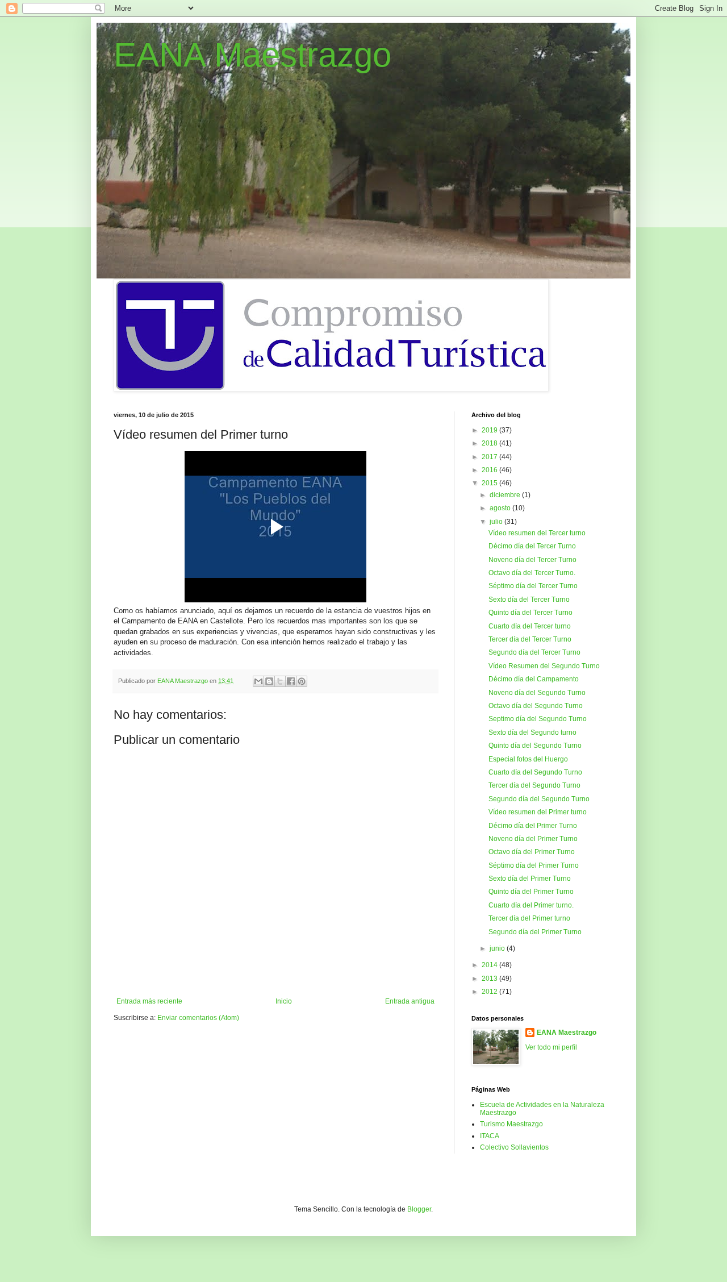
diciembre (506, 495)
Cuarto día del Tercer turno (529, 626)
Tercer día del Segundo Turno (534, 785)
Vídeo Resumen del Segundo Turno (544, 666)
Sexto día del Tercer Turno (529, 599)
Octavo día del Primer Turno (531, 852)
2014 (490, 965)
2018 (490, 443)
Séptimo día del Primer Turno (533, 865)
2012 (490, 992)
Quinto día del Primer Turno (531, 892)
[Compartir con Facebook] (290, 681)
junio (498, 948)
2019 (490, 430)
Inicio (283, 1001)
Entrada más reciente (149, 1001)
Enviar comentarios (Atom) (198, 1018)
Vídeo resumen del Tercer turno (537, 533)
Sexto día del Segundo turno (532, 732)
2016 (490, 470)
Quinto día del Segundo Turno (535, 746)
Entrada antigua (409, 1001)
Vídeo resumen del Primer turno (537, 812)
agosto (501, 508)
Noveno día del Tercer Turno (532, 560)
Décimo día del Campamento (533, 679)
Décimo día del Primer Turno (532, 826)
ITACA (489, 1136)
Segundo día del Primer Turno (535, 932)
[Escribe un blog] (269, 681)
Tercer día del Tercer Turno (529, 639)
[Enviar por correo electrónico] (258, 681)
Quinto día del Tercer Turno (530, 613)
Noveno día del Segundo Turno (537, 693)
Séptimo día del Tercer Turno (533, 586)
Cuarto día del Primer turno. (531, 905)
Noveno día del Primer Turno (533, 839)
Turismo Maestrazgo (511, 1124)
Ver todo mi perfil (551, 1047)
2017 (490, 457)
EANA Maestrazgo (252, 55)
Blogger (419, 1209)
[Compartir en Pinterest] (301, 681)
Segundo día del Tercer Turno (534, 652)
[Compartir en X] (280, 681)
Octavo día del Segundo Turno (535, 706)
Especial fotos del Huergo (528, 759)
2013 (490, 979)
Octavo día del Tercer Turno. (531, 573)
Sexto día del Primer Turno (529, 879)
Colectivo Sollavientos (514, 1147)
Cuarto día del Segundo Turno (535, 772)
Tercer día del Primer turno (529, 918)
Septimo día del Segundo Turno (537, 719)
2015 (490, 483)
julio (497, 522)
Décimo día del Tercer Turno (532, 546)
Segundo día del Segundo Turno (539, 799)
